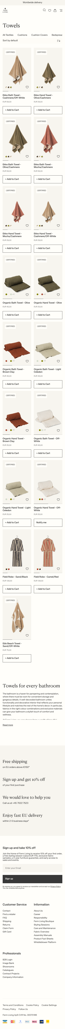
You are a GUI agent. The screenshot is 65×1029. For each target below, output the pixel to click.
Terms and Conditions (13, 1005)
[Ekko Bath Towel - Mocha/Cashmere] (48, 138)
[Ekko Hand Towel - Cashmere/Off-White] (48, 208)
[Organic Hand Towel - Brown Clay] (17, 412)
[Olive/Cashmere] (11, 87)
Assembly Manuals (43, 935)
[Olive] (6, 294)
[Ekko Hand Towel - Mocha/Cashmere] (17, 208)
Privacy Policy (55, 887)
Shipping (7, 921)
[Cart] (55, 10)
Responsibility (40, 918)
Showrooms (8, 967)
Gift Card (7, 932)
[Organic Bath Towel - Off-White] (48, 412)
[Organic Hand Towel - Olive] (48, 277)
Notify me (41, 523)
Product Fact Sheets (43, 939)
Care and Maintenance (45, 928)
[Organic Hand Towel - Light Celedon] (17, 482)
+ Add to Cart (12, 110)
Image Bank (8, 963)
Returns (6, 925)
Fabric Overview (41, 932)
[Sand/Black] (6, 569)
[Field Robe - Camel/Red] (48, 551)
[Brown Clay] (42, 294)
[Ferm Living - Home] (5, 10)
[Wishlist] (50, 10)
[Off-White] (8, 294)
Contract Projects (11, 974)
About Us (38, 911)
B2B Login (7, 960)
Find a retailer (9, 914)
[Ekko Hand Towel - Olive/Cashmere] (48, 69)
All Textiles (8, 35)
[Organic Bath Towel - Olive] (17, 277)
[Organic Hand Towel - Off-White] (48, 482)
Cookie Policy (32, 1005)
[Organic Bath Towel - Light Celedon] (48, 343)
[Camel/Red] (8, 569)
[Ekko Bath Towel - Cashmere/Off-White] (17, 69)
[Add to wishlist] (27, 87)
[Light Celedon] (11, 294)
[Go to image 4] (23, 160)
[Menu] (60, 10)
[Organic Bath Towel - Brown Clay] (17, 343)
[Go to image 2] (11, 160)
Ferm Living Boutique (44, 921)
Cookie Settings (49, 1005)
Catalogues (8, 970)
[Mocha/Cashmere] (8, 87)
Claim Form (8, 928)
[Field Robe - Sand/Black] (17, 551)
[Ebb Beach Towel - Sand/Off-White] (17, 617)
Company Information (13, 977)
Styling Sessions (42, 925)
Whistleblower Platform (45, 942)
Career (37, 914)
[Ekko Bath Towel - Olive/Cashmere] (17, 138)
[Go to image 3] (17, 160)
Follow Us (23, 1009)
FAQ (5, 918)
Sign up (9, 879)
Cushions (22, 35)
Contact (6, 911)
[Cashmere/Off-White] (6, 87)
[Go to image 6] (60, 160)
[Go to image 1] (5, 160)
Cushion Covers (39, 35)
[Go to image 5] (28, 160)
